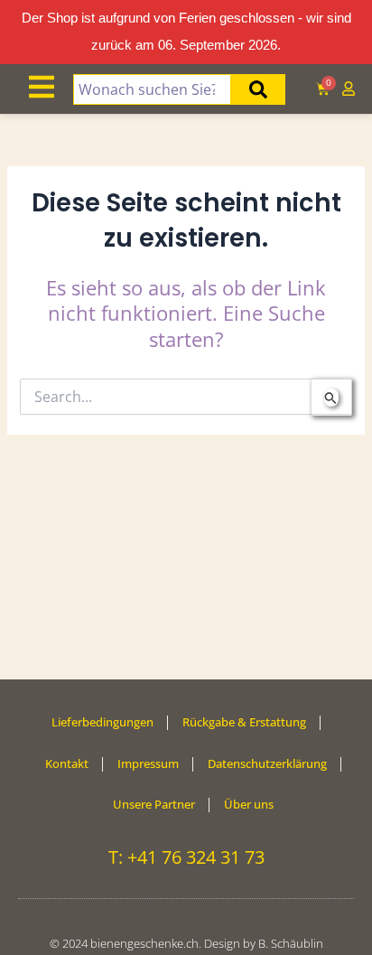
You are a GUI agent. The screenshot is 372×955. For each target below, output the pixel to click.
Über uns (249, 804)
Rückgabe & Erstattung (244, 722)
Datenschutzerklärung (267, 763)
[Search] (258, 89)
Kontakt (66, 763)
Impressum (148, 763)
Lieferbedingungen (102, 722)
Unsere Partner (154, 804)
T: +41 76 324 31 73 (186, 857)
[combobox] (152, 89)
